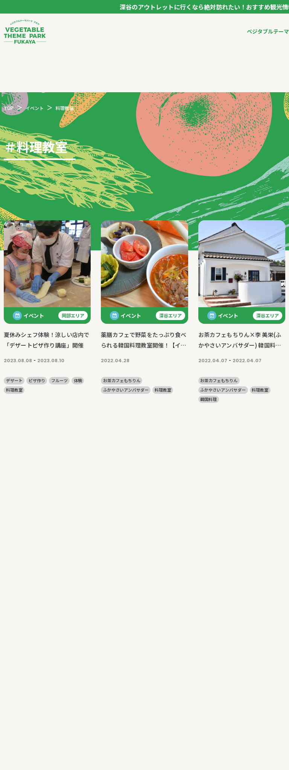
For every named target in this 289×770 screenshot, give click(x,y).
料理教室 (14, 389)
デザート (14, 380)
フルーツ (59, 380)
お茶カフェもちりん (121, 380)
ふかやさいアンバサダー (126, 389)
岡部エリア (73, 315)
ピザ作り (37, 380)
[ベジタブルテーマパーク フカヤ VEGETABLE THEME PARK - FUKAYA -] (25, 32)
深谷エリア (170, 315)
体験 (78, 380)
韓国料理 (208, 399)
